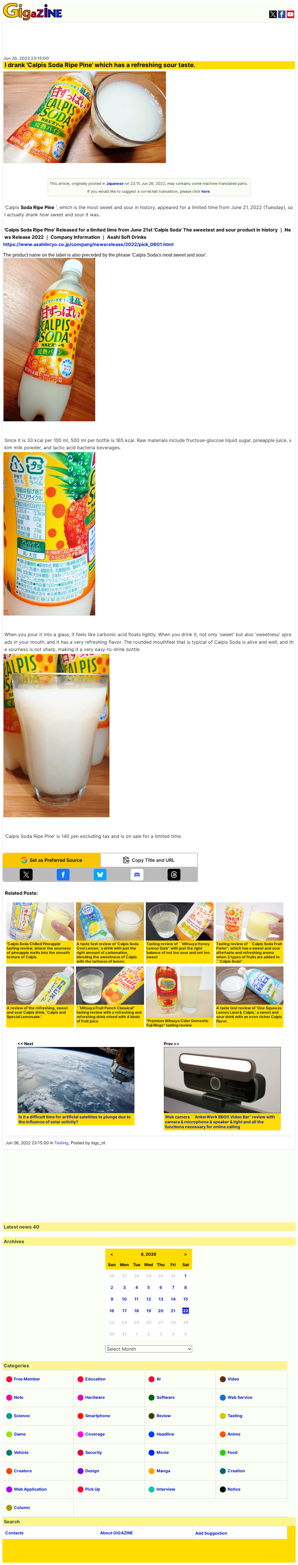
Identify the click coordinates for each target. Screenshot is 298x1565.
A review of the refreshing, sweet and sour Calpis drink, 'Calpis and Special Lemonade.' (37, 1012)
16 (111, 1310)
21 (173, 1310)
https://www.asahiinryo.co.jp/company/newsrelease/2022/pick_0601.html (88, 244)
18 (136, 1310)
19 (148, 1310)
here (205, 191)
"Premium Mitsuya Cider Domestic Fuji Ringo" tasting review (177, 1023)
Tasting (61, 1142)
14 (173, 1298)
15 (185, 1298)
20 (161, 1310)
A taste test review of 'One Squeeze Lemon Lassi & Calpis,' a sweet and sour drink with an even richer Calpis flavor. (249, 1014)
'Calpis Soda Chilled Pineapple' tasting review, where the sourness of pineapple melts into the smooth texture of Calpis (39, 950)
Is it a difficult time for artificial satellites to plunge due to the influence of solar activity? (75, 1119)
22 (185, 1310)
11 (136, 1298)
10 (124, 1298)
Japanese (115, 183)
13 (161, 1298)
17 (124, 1310)
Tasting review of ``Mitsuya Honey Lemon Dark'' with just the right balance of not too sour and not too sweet (178, 950)
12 (148, 1298)
